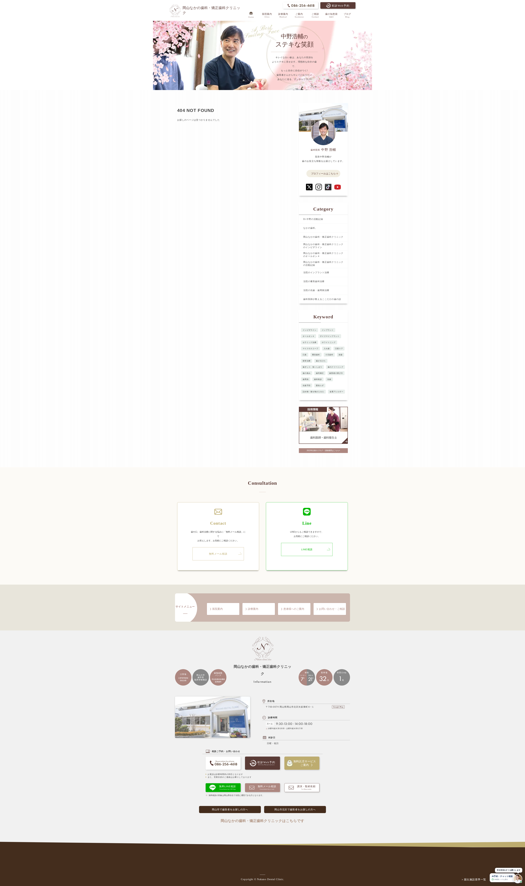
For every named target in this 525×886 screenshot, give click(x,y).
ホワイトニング (329, 342)
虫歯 (329, 379)
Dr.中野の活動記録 (313, 219)
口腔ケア (339, 349)
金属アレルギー (336, 392)
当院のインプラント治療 (316, 272)
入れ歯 (327, 349)
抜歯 (341, 355)
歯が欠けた (321, 361)
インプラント (328, 330)
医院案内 (217, 608)
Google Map (338, 707)
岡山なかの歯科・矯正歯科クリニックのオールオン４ (323, 254)
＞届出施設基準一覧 (473, 879)
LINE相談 (307, 549)
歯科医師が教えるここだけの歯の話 (322, 299)
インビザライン (309, 330)
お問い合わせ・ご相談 (332, 608)
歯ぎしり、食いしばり (312, 367)
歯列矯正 (320, 373)
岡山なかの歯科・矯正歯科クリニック (323, 237)
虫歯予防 (306, 385)
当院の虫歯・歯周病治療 (316, 290)
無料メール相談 (218, 553)
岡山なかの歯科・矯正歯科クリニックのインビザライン (323, 245)
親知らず (320, 385)
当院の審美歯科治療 (314, 281)
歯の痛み (306, 373)
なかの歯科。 (310, 228)
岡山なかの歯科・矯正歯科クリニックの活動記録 (323, 263)
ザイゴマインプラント (329, 336)
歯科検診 (318, 379)
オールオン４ (308, 336)
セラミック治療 (309, 342)
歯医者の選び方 (336, 373)
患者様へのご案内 (293, 608)
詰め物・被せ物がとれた (313, 392)
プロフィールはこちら (323, 173)
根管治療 (306, 361)
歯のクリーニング (335, 367)
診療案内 (253, 608)
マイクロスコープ (310, 349)
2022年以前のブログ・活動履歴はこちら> (323, 450)
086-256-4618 (303, 5)
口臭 (305, 355)
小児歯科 (329, 355)
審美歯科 (316, 355)
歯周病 (306, 379)
